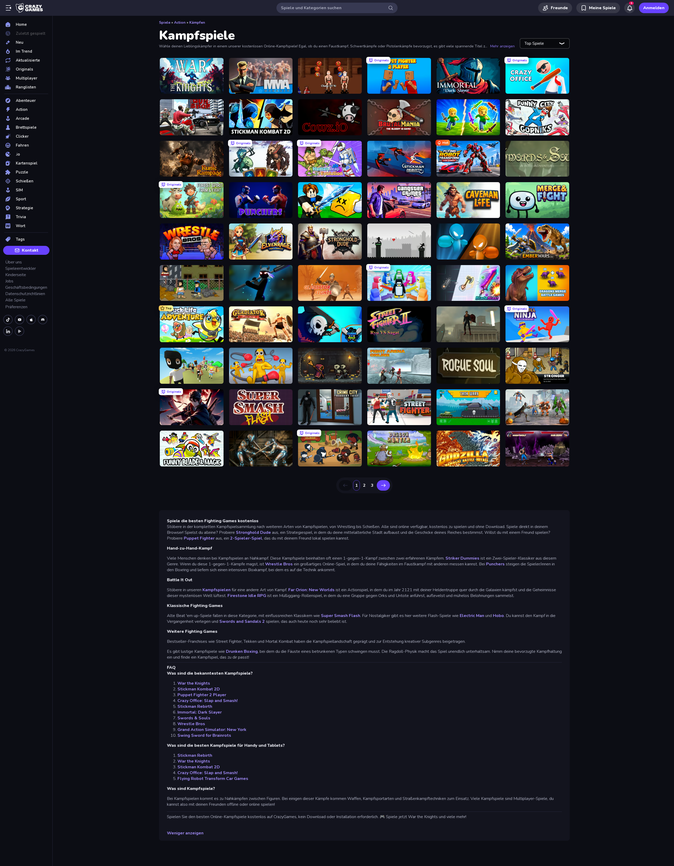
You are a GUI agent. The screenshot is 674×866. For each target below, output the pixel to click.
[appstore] (31, 319)
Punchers (495, 564)
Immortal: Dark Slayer (199, 712)
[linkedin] (8, 331)
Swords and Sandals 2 (242, 621)
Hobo (498, 616)
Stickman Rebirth (194, 706)
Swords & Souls (193, 718)
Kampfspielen (217, 590)
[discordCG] (42, 319)
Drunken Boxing (242, 651)
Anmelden (654, 8)
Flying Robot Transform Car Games (212, 779)
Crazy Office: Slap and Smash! (207, 701)
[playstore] (19, 331)
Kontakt (30, 250)
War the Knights (193, 683)
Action (180, 22)
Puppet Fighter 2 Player (201, 695)
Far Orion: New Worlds (311, 590)
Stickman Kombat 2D (198, 689)
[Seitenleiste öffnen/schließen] (8, 8)
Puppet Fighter (199, 538)
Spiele (164, 22)
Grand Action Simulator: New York (211, 730)
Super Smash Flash (340, 616)
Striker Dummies (462, 558)
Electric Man (472, 616)
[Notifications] (629, 8)
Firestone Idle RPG (246, 596)
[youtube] (19, 319)
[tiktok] (8, 319)
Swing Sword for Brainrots (204, 735)
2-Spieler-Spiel (246, 538)
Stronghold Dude (253, 532)
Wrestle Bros (279, 564)
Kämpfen (197, 22)
